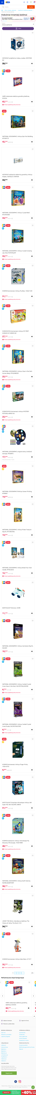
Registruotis (9, 1073)
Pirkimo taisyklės (23, 1038)
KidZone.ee (3, 1058)
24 (32, 973)
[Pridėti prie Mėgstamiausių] (32, 33)
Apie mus (3, 1032)
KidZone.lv (3, 1060)
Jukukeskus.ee (4, 1055)
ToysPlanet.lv (4, 1057)
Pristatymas (21, 1034)
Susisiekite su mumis (23, 1040)
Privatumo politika (23, 1045)
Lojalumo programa (5, 1036)
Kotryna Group (4, 1047)
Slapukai (21, 1049)
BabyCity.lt (3, 1049)
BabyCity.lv (3, 1051)
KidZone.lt (3, 1045)
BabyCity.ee (4, 1053)
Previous (2, 996)
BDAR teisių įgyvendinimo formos (26, 1047)
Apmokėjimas (22, 1032)
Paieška (31, 7)
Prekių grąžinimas (23, 1036)
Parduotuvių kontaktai (6, 1034)
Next (33, 996)
